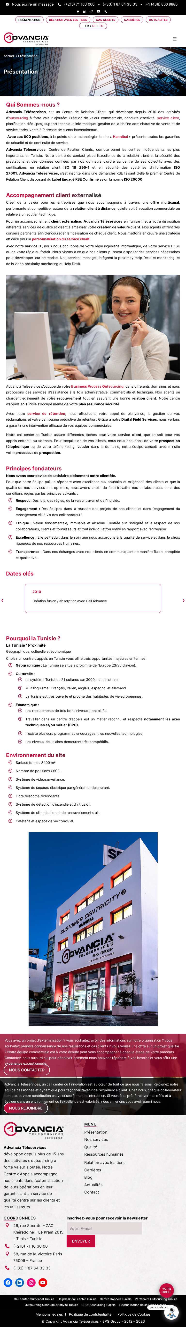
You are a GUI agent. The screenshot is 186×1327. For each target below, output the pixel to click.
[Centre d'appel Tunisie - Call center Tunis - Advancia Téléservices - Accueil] (26, 39)
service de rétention (46, 413)
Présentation (29, 20)
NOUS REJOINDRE (26, 1108)
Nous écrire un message (33, 4)
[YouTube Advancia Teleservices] (99, 11)
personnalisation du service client (61, 239)
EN (101, 26)
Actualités (158, 20)
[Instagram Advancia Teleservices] (92, 11)
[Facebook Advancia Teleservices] (79, 11)
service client (167, 118)
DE (94, 26)
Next (183, 600)
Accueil (9, 56)
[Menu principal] (174, 38)
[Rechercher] (106, 11)
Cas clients (105, 20)
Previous (2, 600)
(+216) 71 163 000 (79, 4)
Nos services (96, 1139)
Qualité (90, 1146)
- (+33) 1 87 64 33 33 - (120, 4)
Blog (88, 1177)
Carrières (132, 20)
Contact (91, 1192)
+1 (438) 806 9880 (162, 4)
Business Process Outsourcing (97, 386)
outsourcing (18, 118)
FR (87, 26)
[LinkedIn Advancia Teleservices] (86, 11)
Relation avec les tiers (68, 20)
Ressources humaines (104, 1154)
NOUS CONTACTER (27, 1070)
